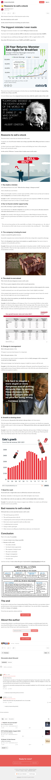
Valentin (5, 697)
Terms (25, 770)
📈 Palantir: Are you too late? (9, 722)
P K (3, 674)
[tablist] (7, 662)
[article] (25, 725)
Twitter (8, 608)
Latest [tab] (6, 719)
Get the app (32, 774)
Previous (6, 652)
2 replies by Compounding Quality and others (14, 692)
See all (3, 747)
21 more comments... (4, 712)
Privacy (22, 770)
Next (46, 652)
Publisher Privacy (32, 769)
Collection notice (31, 770)
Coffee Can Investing (5, 741)
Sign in (47, 2)
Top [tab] (2, 719)
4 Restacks (17, 643)
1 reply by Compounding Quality (11, 706)
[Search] (48, 719)
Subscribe (42, 2)
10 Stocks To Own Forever (8, 739)
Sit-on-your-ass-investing (6, 732)
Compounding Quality (8, 8)
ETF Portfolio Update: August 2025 (11, 731)
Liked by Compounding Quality (9, 676)
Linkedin (15, 608)
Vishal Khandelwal (35, 561)
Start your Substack (22, 774)
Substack (19, 777)
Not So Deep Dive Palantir (7, 724)
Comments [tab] (4, 662)
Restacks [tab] (10, 662)
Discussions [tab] (11, 719)
